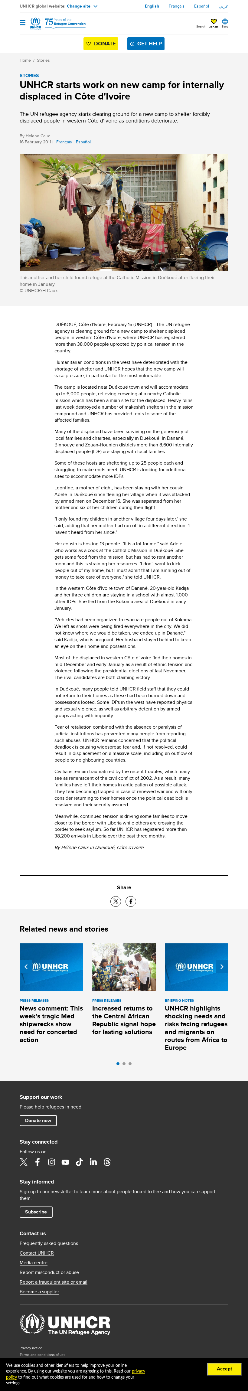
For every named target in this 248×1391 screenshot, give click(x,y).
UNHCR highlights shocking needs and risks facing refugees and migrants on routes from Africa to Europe (196, 1028)
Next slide (222, 966)
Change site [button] (78, 6)
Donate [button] (214, 26)
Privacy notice (31, 1347)
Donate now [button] (38, 1120)
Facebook (37, 1162)
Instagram (51, 1162)
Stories (43, 60)
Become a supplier (39, 1291)
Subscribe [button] (36, 1211)
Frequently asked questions (49, 1243)
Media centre (33, 1262)
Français (176, 6)
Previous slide (26, 966)
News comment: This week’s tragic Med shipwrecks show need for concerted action (51, 1024)
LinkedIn (93, 1162)
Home (25, 60)
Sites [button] (225, 26)
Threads (107, 1162)
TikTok (79, 1162)
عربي (223, 6)
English (152, 6)
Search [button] (201, 26)
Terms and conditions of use (43, 1354)
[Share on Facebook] (131, 901)
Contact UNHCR (37, 1253)
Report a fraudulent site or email (53, 1282)
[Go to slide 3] (132, 1065)
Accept (224, 1369)
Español (201, 6)
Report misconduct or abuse (49, 1272)
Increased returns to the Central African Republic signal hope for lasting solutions (124, 1020)
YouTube (65, 1162)
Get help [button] (149, 43)
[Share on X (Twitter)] (115, 901)
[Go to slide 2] (125, 1065)
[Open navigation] (22, 23)
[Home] (50, 23)
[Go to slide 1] (119, 1065)
